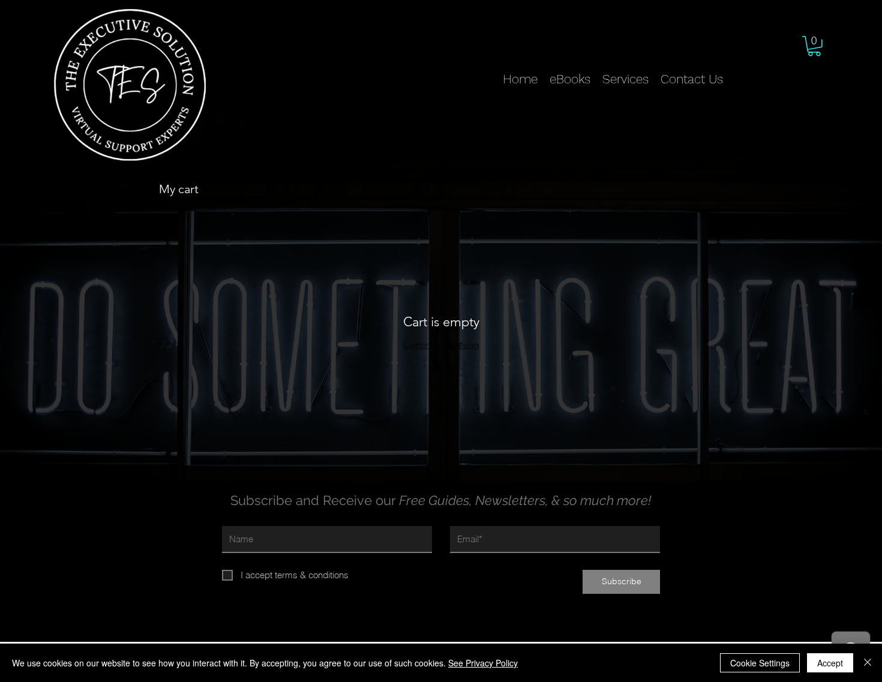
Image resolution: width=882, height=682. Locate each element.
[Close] (867, 662)
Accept (830, 663)
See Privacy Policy (483, 663)
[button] (814, 46)
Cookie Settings (760, 663)
